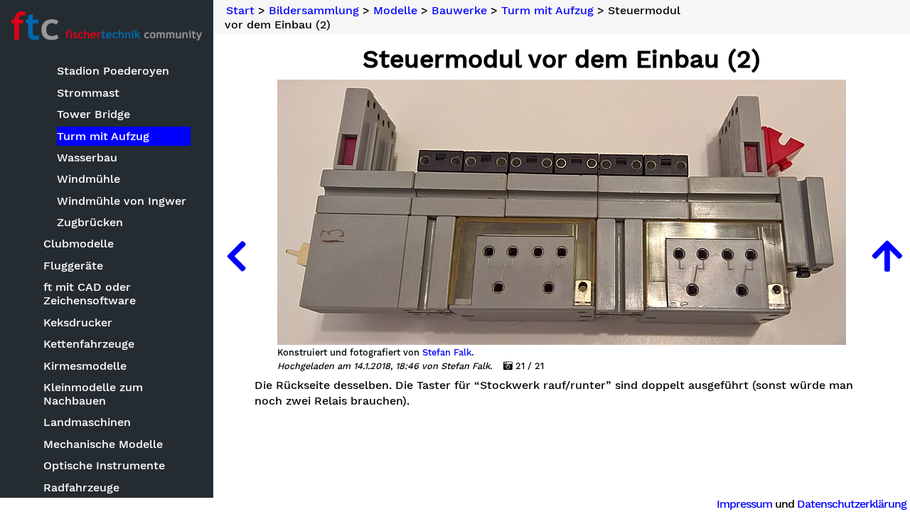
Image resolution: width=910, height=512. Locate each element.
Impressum (744, 504)
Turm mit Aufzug (103, 136)
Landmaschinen (87, 422)
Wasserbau (87, 157)
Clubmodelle (78, 243)
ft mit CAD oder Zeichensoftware (89, 293)
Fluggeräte (73, 265)
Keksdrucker (77, 322)
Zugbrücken (90, 222)
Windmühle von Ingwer (121, 201)
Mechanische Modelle (103, 444)
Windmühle (88, 179)
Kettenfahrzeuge (88, 344)
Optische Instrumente (104, 465)
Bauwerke (459, 10)
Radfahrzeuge (81, 487)
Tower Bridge (93, 114)
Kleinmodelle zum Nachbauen (93, 393)
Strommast (88, 93)
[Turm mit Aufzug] (887, 256)
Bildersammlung (314, 10)
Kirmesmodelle (85, 366)
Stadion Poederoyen (113, 71)
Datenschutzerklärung (851, 504)
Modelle (395, 10)
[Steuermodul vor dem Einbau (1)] (236, 256)
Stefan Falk (446, 353)
